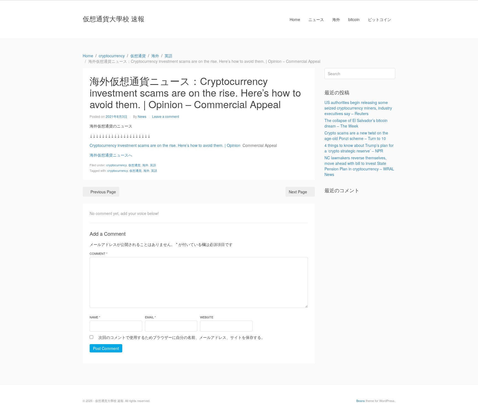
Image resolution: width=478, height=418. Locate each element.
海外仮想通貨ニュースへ (111, 155)
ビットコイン (379, 19)
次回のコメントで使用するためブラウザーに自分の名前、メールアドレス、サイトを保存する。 (181, 337)
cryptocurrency (116, 165)
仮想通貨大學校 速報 (113, 18)
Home (295, 19)
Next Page (298, 191)
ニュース (316, 19)
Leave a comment (165, 116)
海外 (336, 19)
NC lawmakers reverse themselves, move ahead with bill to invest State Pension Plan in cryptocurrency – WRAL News (359, 166)
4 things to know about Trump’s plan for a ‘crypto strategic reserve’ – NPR (359, 148)
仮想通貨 (134, 165)
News (142, 116)
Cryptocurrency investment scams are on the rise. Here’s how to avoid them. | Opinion (165, 145)
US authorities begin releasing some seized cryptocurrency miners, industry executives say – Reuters (358, 108)
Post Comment (106, 348)
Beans (360, 400)
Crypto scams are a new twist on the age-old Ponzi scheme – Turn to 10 (356, 135)
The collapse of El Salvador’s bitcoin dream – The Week (356, 123)
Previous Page (103, 191)
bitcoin (354, 19)
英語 (153, 165)
